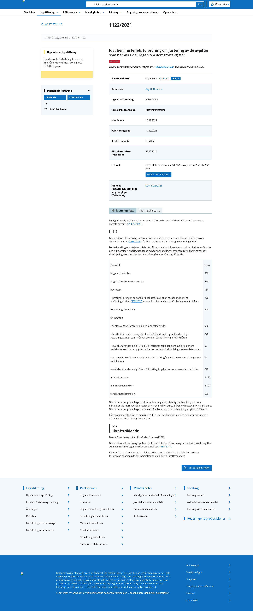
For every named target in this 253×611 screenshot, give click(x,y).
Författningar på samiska (40, 530)
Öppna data (170, 12)
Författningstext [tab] (122, 210)
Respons (191, 579)
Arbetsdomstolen (89, 530)
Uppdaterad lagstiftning (39, 495)
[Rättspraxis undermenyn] (79, 12)
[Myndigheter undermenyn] (103, 12)
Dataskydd (192, 600)
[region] (160, 328)
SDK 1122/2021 (154, 185)
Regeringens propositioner (143, 12)
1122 (83, 37)
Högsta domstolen (90, 495)
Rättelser (31, 516)
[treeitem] (67, 104)
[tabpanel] (160, 338)
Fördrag (113, 12)
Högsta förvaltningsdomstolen (97, 509)
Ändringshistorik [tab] (149, 210)
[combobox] (141, 4)
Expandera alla (76, 97)
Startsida (29, 12)
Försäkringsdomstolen (92, 537)
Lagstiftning (47, 12)
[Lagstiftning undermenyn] (57, 12)
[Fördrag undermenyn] (121, 12)
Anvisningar (193, 565)
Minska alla (50, 97)
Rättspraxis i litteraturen (93, 544)
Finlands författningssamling (42, 502)
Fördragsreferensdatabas (201, 509)
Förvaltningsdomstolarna (94, 516)
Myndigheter (93, 12)
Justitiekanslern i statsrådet (149, 502)
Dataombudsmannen (145, 509)
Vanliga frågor (194, 572)
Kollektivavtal (141, 516)
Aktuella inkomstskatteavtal (202, 502)
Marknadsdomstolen (91, 523)
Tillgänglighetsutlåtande (199, 586)
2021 (74, 37)
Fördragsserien (195, 495)
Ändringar (31, 509)
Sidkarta (190, 593)
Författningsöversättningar (41, 523)
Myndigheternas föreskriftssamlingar (154, 495)
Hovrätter (85, 502)
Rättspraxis (70, 12)
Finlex (48, 37)
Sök (200, 4)
